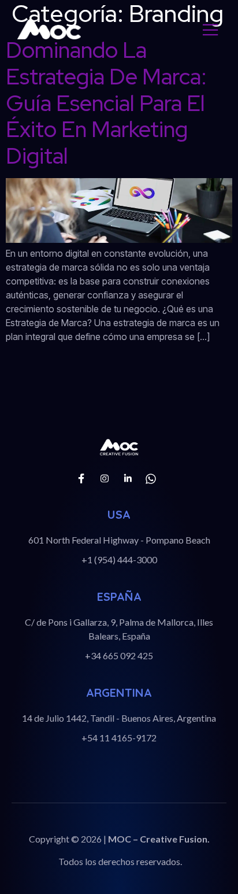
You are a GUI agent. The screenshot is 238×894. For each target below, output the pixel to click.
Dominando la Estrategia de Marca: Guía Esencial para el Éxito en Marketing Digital (106, 102)
